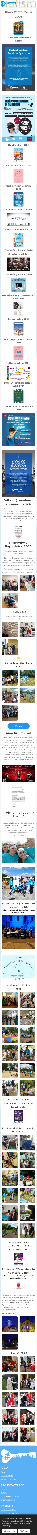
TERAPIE (4, 1493)
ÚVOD (3, 1472)
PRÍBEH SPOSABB (7, 1476)
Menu (33, 4)
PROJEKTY (4, 1489)
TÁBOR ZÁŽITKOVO (8, 1500)
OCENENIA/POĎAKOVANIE (10, 1513)
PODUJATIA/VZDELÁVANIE (10, 1496)
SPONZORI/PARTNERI (8, 1510)
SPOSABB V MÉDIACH (8, 1479)
